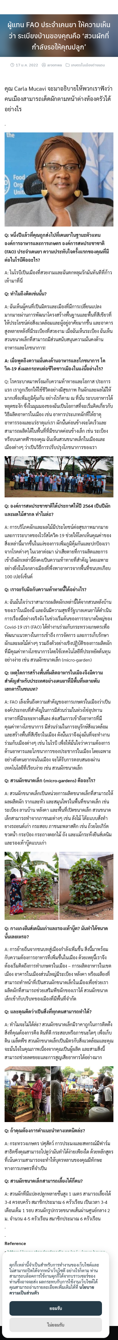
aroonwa (54, 65)
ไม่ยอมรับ (55, 1324)
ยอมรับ (56, 1308)
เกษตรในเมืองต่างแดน (88, 65)
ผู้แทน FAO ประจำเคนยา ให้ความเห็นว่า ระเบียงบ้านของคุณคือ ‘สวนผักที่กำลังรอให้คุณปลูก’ (59, 35)
